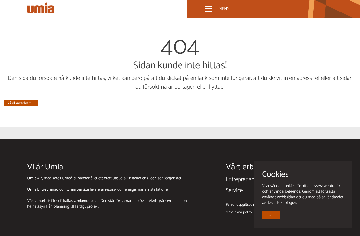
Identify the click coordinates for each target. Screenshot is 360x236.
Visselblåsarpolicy (239, 212)
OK (268, 215)
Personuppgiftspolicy (241, 204)
